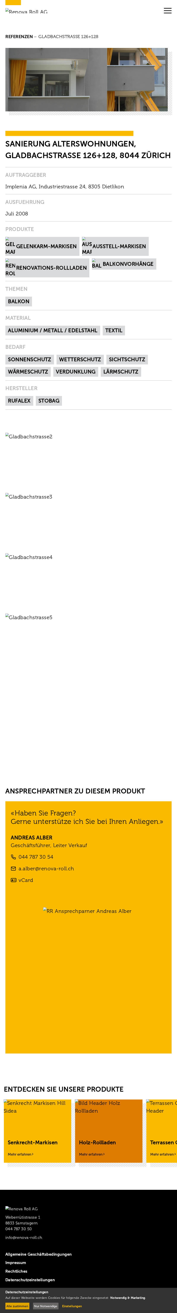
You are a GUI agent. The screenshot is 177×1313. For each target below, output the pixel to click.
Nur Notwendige (45, 1306)
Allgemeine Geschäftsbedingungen (38, 1254)
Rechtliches (16, 1271)
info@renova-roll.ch (23, 1237)
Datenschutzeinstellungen (30, 1280)
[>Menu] (168, 10)
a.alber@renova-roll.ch (46, 868)
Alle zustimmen (17, 1306)
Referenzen (19, 36)
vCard (26, 880)
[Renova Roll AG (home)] (31, 10)
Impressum (15, 1262)
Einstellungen (72, 1306)
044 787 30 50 (18, 1229)
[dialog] (88, 1300)
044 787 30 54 (36, 857)
